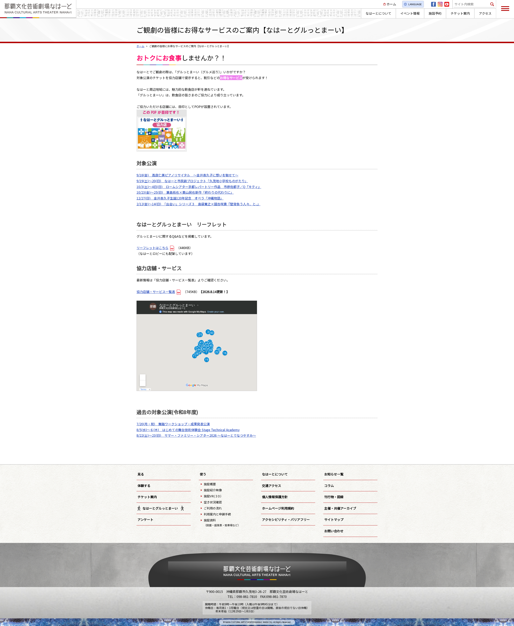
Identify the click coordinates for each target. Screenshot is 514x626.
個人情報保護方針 (275, 496)
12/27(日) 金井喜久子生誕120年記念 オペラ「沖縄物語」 (180, 198)
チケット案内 (147, 496)
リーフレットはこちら (152, 247)
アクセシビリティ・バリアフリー (286, 519)
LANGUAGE (415, 4)
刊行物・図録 (334, 496)
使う (203, 474)
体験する (144, 485)
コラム (329, 485)
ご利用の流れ (213, 508)
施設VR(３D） (213, 496)
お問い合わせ (334, 530)
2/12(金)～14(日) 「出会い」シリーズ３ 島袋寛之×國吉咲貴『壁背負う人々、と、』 (198, 204)
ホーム (391, 4)
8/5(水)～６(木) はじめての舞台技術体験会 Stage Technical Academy (188, 429)
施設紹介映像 (213, 490)
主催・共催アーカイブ (340, 508)
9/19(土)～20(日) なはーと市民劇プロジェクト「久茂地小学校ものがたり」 (192, 180)
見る (141, 474)
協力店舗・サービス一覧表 (156, 291)
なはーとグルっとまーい (160, 508)
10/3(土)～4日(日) (151, 186)
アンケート (145, 519)
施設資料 (222, 522)
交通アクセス (271, 485)
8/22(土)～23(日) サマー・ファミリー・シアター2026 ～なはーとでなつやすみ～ (196, 435)
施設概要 (210, 484)
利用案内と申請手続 (217, 514)
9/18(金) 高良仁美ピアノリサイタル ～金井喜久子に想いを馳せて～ (187, 175)
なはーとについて (275, 474)
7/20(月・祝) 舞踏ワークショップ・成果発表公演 (173, 423)
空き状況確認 (213, 502)
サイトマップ (334, 519)
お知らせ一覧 (334, 474)
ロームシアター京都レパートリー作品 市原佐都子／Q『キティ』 (213, 186)
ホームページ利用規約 (278, 508)
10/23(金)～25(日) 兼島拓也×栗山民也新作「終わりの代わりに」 (185, 192)
